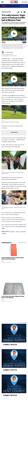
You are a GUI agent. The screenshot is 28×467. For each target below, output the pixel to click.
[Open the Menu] (2, 2)
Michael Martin (9, 52)
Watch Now (24, 2)
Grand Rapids (6, 12)
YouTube (4, 233)
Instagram (23, 231)
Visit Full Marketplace (21, 242)
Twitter (17, 231)
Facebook (12, 231)
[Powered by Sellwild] (24, 322)
